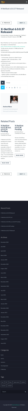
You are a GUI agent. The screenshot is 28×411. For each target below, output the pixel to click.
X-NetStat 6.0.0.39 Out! (7, 217)
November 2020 (5, 308)
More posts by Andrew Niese (10, 111)
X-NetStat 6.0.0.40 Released (8, 213)
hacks (2, 355)
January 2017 (4, 312)
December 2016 (5, 317)
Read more (5, 163)
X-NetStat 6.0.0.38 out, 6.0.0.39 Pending (6, 128)
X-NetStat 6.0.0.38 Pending (19, 127)
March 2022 (4, 277)
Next (21, 22)
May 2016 (3, 321)
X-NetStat (23, 35)
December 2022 (5, 264)
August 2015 (4, 339)
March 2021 (4, 299)
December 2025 (5, 242)
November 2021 (5, 281)
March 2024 (4, 255)
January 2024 (4, 259)
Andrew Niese (5, 35)
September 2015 (5, 334)
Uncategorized (17, 35)
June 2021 (3, 295)
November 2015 (5, 330)
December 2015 (5, 325)
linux (10, 382)
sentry (2, 358)
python (23, 382)
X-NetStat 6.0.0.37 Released (13, 30)
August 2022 (4, 268)
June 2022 (3, 273)
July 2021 (3, 290)
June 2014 (3, 343)
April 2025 (3, 251)
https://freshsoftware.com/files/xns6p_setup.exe (13, 46)
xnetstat (10, 385)
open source (16, 382)
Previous (7, 22)
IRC (6, 382)
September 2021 (5, 286)
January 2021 (4, 303)
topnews (11, 35)
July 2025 (3, 246)
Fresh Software (16, 405)
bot (2, 382)
